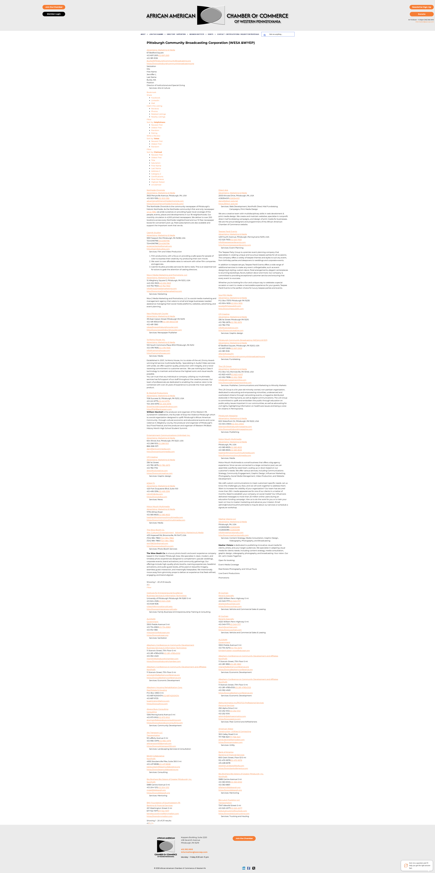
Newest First (157, 125)
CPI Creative (224, 314)
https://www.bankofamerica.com (233, 768)
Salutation (156, 163)
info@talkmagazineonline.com (232, 380)
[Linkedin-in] (243, 868)
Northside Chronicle (156, 190)
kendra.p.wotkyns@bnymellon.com (163, 814)
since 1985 (151, 212)
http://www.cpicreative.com (231, 330)
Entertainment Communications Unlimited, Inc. (168, 435)
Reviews (155, 109)
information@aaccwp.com (425, 22)
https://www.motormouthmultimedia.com (166, 520)
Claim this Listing (154, 106)
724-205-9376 (165, 404)
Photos (154, 111)
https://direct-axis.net (228, 204)
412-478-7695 (164, 348)
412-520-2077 (236, 808)
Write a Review (153, 136)
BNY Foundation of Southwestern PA (163, 803)
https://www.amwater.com (231, 742)
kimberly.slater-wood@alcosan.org (234, 650)
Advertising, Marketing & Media (161, 50)
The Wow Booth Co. (155, 530)
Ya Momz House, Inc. (156, 340)
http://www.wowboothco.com (160, 546)
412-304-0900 (237, 424)
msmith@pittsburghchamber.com (162, 659)
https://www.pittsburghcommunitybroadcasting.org (170, 64)
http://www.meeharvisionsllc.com (234, 535)
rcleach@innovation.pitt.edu (160, 606)
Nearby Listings (158, 117)
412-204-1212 (163, 787)
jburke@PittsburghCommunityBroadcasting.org (169, 61)
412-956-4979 (165, 741)
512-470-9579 (236, 760)
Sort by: (156, 122)
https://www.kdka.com (157, 497)
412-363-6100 (236, 782)
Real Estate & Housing (157, 690)
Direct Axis (223, 190)
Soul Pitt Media (225, 295)
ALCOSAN (151, 619)
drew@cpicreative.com (157, 471)
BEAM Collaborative (155, 756)
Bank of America (226, 752)
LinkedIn (155, 100)
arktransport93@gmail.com (159, 743)
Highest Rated (157, 182)
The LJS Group (225, 366)
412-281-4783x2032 (171, 653)
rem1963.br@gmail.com (157, 543)
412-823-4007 (237, 374)
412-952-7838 (236, 377)
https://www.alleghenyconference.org (236, 670)
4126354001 (234, 198)
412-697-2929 (236, 348)
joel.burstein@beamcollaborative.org (163, 767)
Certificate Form (232, 34)
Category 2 (156, 174)
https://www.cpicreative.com (160, 473)
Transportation (153, 735)
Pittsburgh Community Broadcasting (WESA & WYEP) (243, 340)
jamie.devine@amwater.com (232, 740)
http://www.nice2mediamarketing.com (164, 291)
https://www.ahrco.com (157, 704)
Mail (153, 103)
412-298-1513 (163, 443)
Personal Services (226, 705)
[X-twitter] (253, 868)
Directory (171, 34)
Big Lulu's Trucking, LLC (229, 800)
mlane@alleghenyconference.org (234, 667)
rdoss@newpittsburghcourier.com (162, 327)
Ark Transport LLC (155, 733)
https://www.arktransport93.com (161, 746)
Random (155, 130)
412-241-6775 (164, 401)
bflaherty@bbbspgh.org (229, 787)
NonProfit (223, 659)
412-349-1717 (235, 601)
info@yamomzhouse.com (158, 350)
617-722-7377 (163, 811)
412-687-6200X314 (171, 696)
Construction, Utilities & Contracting (235, 731)
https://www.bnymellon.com (159, 816)
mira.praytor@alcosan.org (158, 632)
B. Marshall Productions (157, 393)
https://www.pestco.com (230, 719)
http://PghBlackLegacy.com (159, 409)
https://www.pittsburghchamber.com (164, 661)
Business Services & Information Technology (167, 596)
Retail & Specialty (226, 596)
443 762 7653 (164, 286)
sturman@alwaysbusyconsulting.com (164, 720)
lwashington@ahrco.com (158, 701)
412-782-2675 (236, 322)
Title (153, 160)
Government (152, 622)
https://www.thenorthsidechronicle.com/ (165, 204)
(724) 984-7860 (167, 538)
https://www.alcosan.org (157, 635)
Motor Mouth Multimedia (230, 439)
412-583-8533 (236, 447)
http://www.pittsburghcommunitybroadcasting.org (242, 356)
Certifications (157, 177)
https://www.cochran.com (230, 606)
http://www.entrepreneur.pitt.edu (162, 609)
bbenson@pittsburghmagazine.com (235, 427)
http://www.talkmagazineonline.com (235, 383)
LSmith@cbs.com (155, 494)
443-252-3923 (165, 283)
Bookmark (151, 92)
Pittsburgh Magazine (228, 416)
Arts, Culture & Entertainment (160, 532)
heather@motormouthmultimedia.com (237, 453)
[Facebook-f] (248, 868)
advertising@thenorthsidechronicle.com (165, 201)
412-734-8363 (164, 627)
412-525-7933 (236, 240)
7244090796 (164, 241)
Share (149, 95)
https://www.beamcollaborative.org (162, 769)
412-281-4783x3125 (243, 687)
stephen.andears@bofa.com (231, 766)
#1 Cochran (223, 593)
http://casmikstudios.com (158, 249)
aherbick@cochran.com (229, 604)
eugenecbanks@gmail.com (159, 246)
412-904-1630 (237, 303)
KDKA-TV (151, 483)
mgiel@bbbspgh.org (156, 790)
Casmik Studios (154, 233)
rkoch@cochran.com (228, 627)
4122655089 (234, 527)
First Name (156, 166)
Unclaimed (156, 185)
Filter (149, 119)
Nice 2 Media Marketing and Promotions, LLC (167, 275)
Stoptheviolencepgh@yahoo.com (162, 406)
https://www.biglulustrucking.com (234, 814)
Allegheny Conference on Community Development (170, 645)
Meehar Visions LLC (227, 519)
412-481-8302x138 (170, 322)
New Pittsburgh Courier (157, 314)
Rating (154, 133)
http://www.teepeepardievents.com (235, 245)
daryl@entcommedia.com (158, 449)
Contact (221, 34)
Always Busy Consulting (157, 709)
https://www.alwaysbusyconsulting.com (165, 723)
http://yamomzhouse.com (158, 353)
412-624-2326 (164, 601)
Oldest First (156, 128)
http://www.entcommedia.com (161, 452)
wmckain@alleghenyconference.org (163, 675)
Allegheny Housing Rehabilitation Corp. (164, 687)
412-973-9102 (164, 717)
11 (152, 823)
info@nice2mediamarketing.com (162, 288)
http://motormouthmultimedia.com (235, 455)
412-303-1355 (163, 198)
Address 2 (155, 171)
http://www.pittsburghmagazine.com (235, 429)
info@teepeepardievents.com (232, 242)
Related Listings (158, 114)
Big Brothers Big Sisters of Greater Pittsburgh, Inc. (241, 774)
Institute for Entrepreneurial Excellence (165, 593)
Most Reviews (157, 179)
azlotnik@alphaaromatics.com (232, 716)
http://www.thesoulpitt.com (231, 309)
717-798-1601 (235, 737)
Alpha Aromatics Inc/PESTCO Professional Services (241, 703)
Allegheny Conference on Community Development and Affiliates (248, 656)
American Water (226, 729)
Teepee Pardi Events (228, 231)
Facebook (155, 98)
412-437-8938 (164, 764)
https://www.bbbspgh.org (230, 790)
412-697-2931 (163, 55)
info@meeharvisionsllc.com (231, 532)
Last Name (156, 168)
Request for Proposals (249, 34)
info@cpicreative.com (228, 328)
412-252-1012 (235, 711)
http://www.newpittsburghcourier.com (164, 330)
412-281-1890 (235, 664)
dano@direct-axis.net (228, 201)
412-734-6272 (236, 648)
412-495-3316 (164, 491)
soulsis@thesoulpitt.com (230, 306)
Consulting (152, 712)
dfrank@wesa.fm (226, 354)
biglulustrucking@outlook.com (233, 811)
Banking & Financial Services (231, 755)
